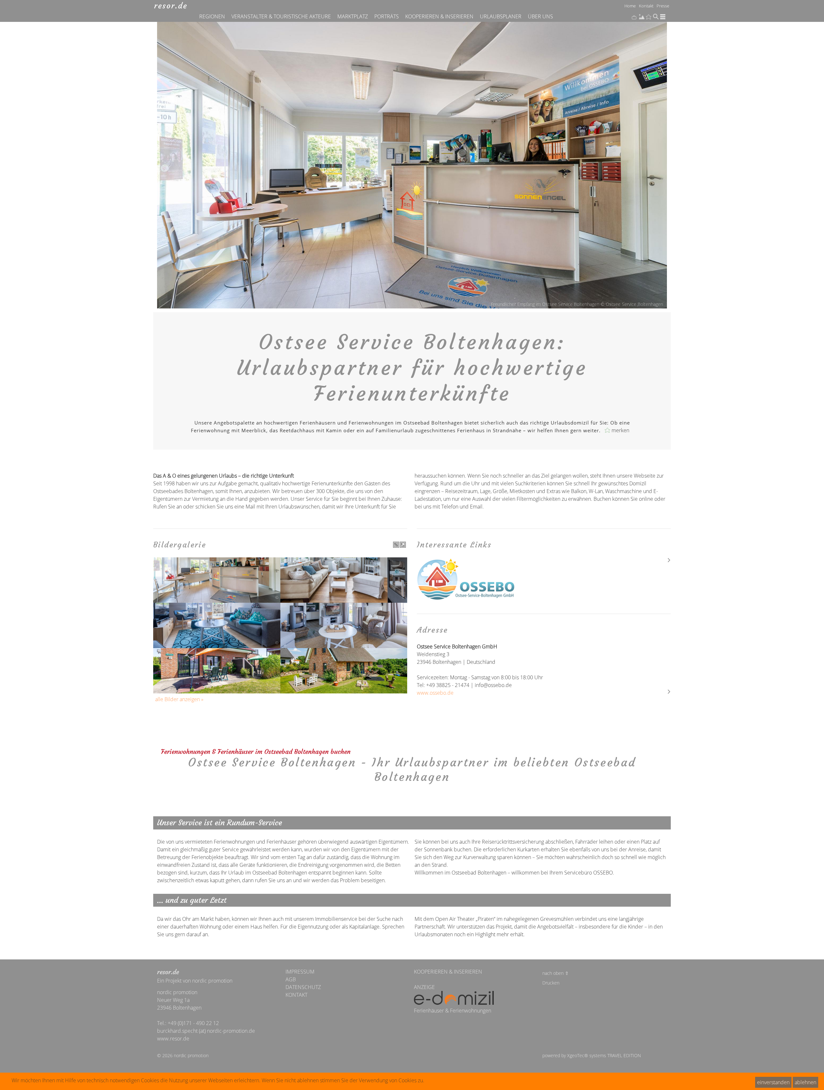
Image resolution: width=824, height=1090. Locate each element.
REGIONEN (212, 16)
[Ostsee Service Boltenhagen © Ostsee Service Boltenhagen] (544, 579)
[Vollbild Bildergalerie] (396, 545)
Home (630, 5)
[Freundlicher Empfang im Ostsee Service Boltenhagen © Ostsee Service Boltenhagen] (216, 567)
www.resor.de (173, 1038)
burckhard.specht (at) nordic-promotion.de (206, 1030)
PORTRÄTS (386, 16)
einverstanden (773, 1082)
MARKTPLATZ (352, 16)
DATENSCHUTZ (303, 987)
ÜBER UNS (540, 16)
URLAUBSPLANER (500, 16)
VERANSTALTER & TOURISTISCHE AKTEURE (281, 16)
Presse (663, 5)
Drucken (550, 983)
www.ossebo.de (435, 692)
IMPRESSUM (300, 971)
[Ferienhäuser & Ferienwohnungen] (454, 999)
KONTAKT (296, 994)
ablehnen (805, 1082)
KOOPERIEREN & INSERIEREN (439, 16)
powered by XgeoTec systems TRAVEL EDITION (591, 1055)
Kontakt (646, 5)
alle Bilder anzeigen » (179, 699)
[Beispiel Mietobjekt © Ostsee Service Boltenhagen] (343, 567)
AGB (291, 979)
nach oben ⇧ (555, 973)
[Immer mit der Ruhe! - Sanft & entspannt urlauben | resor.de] (170, 5)
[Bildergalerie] (403, 545)
